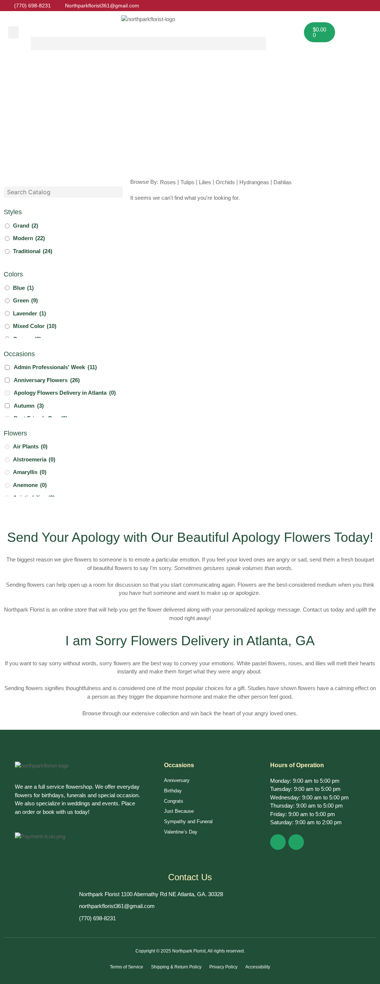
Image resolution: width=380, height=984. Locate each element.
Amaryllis (29, 472)
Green (25, 300)
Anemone (30, 485)
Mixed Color (34, 326)
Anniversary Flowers (47, 380)
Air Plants (30, 446)
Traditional (32, 251)
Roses (168, 182)
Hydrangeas (254, 182)
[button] (13, 32)
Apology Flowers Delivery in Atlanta (65, 393)
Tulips (187, 182)
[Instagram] (296, 842)
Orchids (225, 182)
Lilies (205, 182)
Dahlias (282, 182)
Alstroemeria (34, 459)
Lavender (29, 313)
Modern (29, 238)
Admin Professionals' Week (55, 367)
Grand (25, 225)
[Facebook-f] (278, 842)
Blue (23, 288)
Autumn (29, 405)
